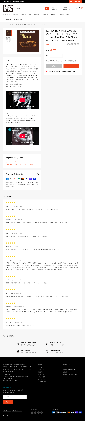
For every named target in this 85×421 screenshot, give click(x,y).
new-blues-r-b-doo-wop (19, 162)
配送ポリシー (66, 367)
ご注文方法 (41, 369)
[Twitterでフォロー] (35, 412)
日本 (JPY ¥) (15, 410)
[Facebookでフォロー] (32, 412)
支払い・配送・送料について (29, 352)
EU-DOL (48, 44)
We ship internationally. (56, 352)
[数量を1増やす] (61, 55)
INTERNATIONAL (18, 19)
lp (6, 162)
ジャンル (5, 14)
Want (71, 66)
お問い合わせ (41, 379)
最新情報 (36, 14)
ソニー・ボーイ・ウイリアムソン (24, 164)
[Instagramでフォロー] (38, 412)
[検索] (47, 8)
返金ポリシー (66, 364)
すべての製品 (11, 24)
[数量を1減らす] (52, 55)
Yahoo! (44, 14)
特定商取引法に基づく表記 (70, 374)
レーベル (23, 14)
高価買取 (40, 372)
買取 (30, 14)
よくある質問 (7, 19)
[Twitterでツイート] (75, 44)
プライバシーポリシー (69, 369)
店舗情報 (40, 364)
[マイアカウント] (77, 8)
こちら (33, 345)
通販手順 (53, 14)
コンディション (42, 374)
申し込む (8, 402)
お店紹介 (15, 14)
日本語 (5, 410)
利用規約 (65, 372)
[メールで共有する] (78, 44)
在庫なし (54, 66)
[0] (80, 8)
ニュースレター (76, 1)
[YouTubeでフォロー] (41, 412)
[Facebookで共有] (68, 44)
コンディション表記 (63, 14)
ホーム (4, 24)
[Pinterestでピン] (71, 44)
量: (47, 55)
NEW (9, 162)
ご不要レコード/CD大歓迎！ (57, 345)
